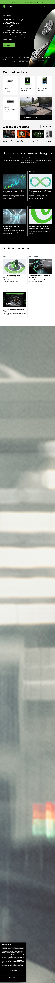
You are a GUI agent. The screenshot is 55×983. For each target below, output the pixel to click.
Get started (7, 45)
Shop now (35, 2)
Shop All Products (28, 117)
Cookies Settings (13, 977)
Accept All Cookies (13, 970)
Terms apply (40, 2)
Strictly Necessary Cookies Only (13, 974)
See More (44, 126)
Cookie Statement (19, 952)
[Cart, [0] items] (44, 6)
